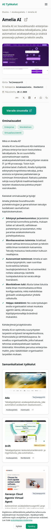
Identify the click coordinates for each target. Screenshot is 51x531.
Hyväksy (31, 526)
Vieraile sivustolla (17, 110)
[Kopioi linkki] (46, 97)
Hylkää (19, 526)
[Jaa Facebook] (35, 97)
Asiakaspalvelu (18, 12)
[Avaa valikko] (46, 4)
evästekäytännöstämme (21, 520)
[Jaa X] (23, 97)
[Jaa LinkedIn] (29, 97)
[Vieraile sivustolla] (26, 20)
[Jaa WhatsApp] (40, 97)
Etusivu (5, 12)
